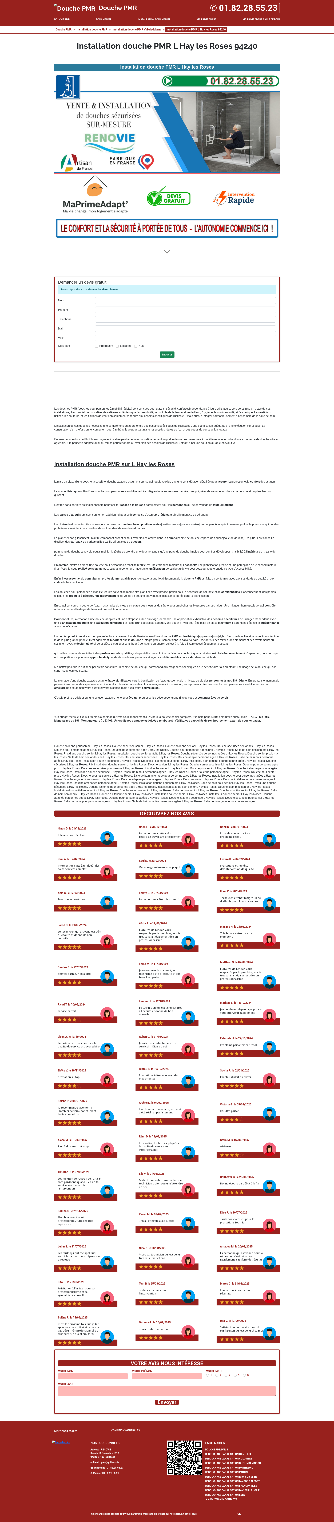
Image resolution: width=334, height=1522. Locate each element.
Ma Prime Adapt (206, 19)
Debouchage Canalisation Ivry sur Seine (231, 1476)
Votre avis (65, 1384)
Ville (61, 338)
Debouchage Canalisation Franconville (231, 1485)
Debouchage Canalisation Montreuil (229, 1467)
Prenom (63, 309)
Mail (60, 328)
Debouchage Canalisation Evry (225, 1494)
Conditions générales (125, 1430)
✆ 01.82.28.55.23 (243, 8)
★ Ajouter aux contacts (221, 1499)
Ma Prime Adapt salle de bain (261, 19)
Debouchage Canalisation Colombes (228, 1458)
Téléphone (64, 319)
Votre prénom (142, 1371)
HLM (141, 345)
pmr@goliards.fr (110, 1462)
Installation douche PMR (154, 19)
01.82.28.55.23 (115, 1467)
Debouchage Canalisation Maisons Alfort (232, 1481)
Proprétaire (106, 345)
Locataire (126, 345)
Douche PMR (62, 19)
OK (239, 1513)
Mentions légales (65, 1431)
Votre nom (66, 1371)
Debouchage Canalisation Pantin (226, 1472)
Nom (61, 300)
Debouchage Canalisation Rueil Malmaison (233, 1463)
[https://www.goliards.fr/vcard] (184, 1458)
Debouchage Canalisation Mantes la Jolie (232, 1490)
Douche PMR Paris (216, 1449)
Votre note (214, 1371)
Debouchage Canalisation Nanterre (228, 1454)
